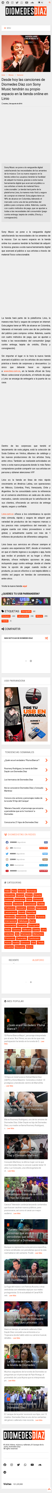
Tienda (40, 943)
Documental (10, 925)
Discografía (34, 925)
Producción (10, 908)
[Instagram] (12, 2)
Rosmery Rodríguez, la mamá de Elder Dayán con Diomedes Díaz (25, 1109)
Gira (17, 934)
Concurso (25, 943)
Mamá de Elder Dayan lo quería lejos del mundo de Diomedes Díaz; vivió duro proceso (26, 1319)
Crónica (30, 908)
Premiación (26, 934)
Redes (8, 930)
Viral (33, 943)
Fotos (29, 899)
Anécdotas (20, 899)
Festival (31, 917)
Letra (43, 930)
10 (8, 1399)
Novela (22, 912)
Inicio (3, 75)
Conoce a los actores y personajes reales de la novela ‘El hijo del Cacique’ (25, 1194)
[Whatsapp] (22, 2)
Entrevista (38, 899)
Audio (32, 921)
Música (11, 75)
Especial (20, 895)
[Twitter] (17, 2)
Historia (8, 904)
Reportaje (31, 912)
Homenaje (31, 891)
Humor (8, 943)
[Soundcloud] (32, 2)
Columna (17, 930)
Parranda (40, 917)
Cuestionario (34, 938)
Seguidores (41, 908)
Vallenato (27, 930)
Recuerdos (9, 895)
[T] (3, 2)
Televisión (18, 904)
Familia (41, 904)
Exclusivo (20, 75)
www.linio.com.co (12, 371)
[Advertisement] (26, 20)
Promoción (10, 938)
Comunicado (30, 904)
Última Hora (38, 934)
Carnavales (21, 938)
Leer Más (9, 1086)
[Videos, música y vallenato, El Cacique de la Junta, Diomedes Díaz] (26, 14)
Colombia (9, 934)
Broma (30, 947)
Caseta (36, 930)
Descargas (20, 947)
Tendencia (9, 917)
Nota (14, 891)
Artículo (21, 891)
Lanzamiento (11, 912)
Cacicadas (22, 925)
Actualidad (21, 917)
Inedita (16, 943)
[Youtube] (26, 2)
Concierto (21, 908)
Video (7, 891)
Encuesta (9, 947)
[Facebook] (7, 2)
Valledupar (23, 921)
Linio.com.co (8, 514)
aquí (25, 586)
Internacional (10, 921)
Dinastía (37, 895)
